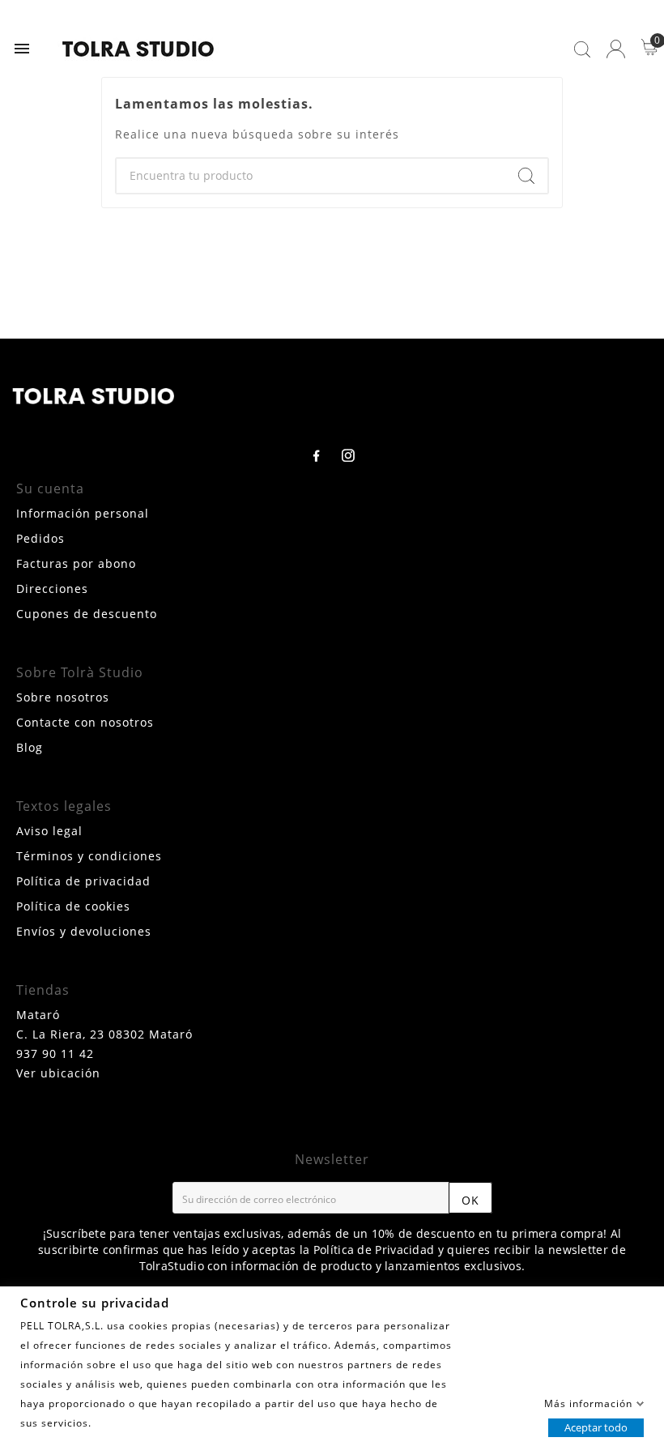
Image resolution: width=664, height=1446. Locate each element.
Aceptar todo (596, 1426)
